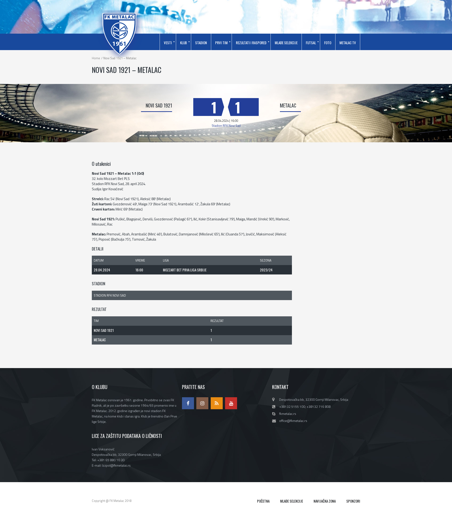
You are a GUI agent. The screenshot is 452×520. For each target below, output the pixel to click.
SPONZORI (353, 501)
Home (96, 58)
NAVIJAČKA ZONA (325, 501)
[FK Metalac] (119, 33)
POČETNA (263, 501)
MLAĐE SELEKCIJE (291, 501)
